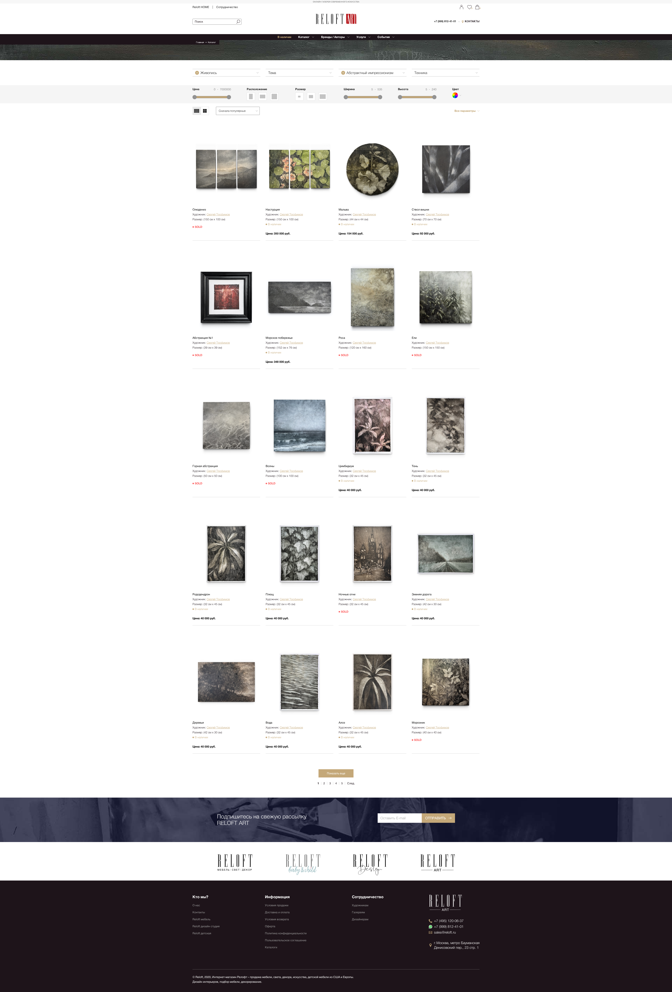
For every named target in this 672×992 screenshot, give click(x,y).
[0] (477, 7)
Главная (200, 42)
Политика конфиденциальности (286, 933)
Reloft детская (201, 933)
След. (351, 783)
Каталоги (271, 947)
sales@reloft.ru (445, 932)
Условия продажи (276, 905)
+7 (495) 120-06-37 (449, 921)
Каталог (212, 42)
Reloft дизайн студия (206, 926)
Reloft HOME (200, 7)
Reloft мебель (201, 919)
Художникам (360, 905)
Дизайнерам (360, 919)
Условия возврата (277, 919)
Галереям (358, 912)
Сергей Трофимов (218, 214)
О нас (196, 905)
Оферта (270, 926)
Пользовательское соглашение (285, 940)
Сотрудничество (227, 7)
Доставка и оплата (277, 912)
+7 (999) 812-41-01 (445, 21)
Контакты (198, 912)
